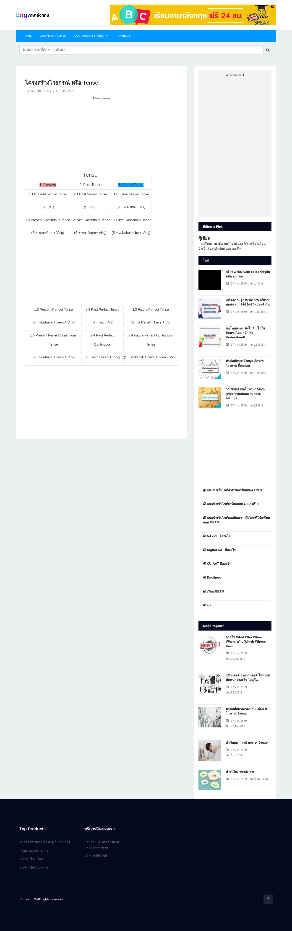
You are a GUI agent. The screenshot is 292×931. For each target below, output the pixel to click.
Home (27, 35)
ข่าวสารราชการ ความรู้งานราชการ (44, 842)
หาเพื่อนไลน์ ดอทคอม (34, 868)
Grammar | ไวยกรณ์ (53, 35)
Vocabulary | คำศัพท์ (89, 35)
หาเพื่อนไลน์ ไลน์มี (32, 859)
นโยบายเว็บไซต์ (95, 856)
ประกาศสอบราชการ (33, 851)
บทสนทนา (124, 35)
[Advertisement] (101, 133)
